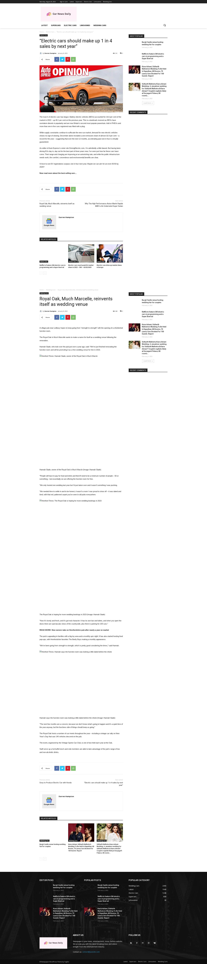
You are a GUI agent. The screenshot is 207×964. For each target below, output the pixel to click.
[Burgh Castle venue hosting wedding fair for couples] (134, 45)
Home (42, 32)
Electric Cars (50, 32)
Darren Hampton (50, 53)
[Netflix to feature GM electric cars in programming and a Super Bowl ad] (53, 253)
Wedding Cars (162, 962)
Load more (147, 103)
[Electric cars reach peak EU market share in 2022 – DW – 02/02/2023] (81, 253)
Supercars (132, 962)
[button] (164, 25)
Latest (125, 962)
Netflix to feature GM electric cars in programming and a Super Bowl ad (153, 56)
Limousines (152, 962)
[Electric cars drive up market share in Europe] (110, 253)
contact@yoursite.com (91, 952)
